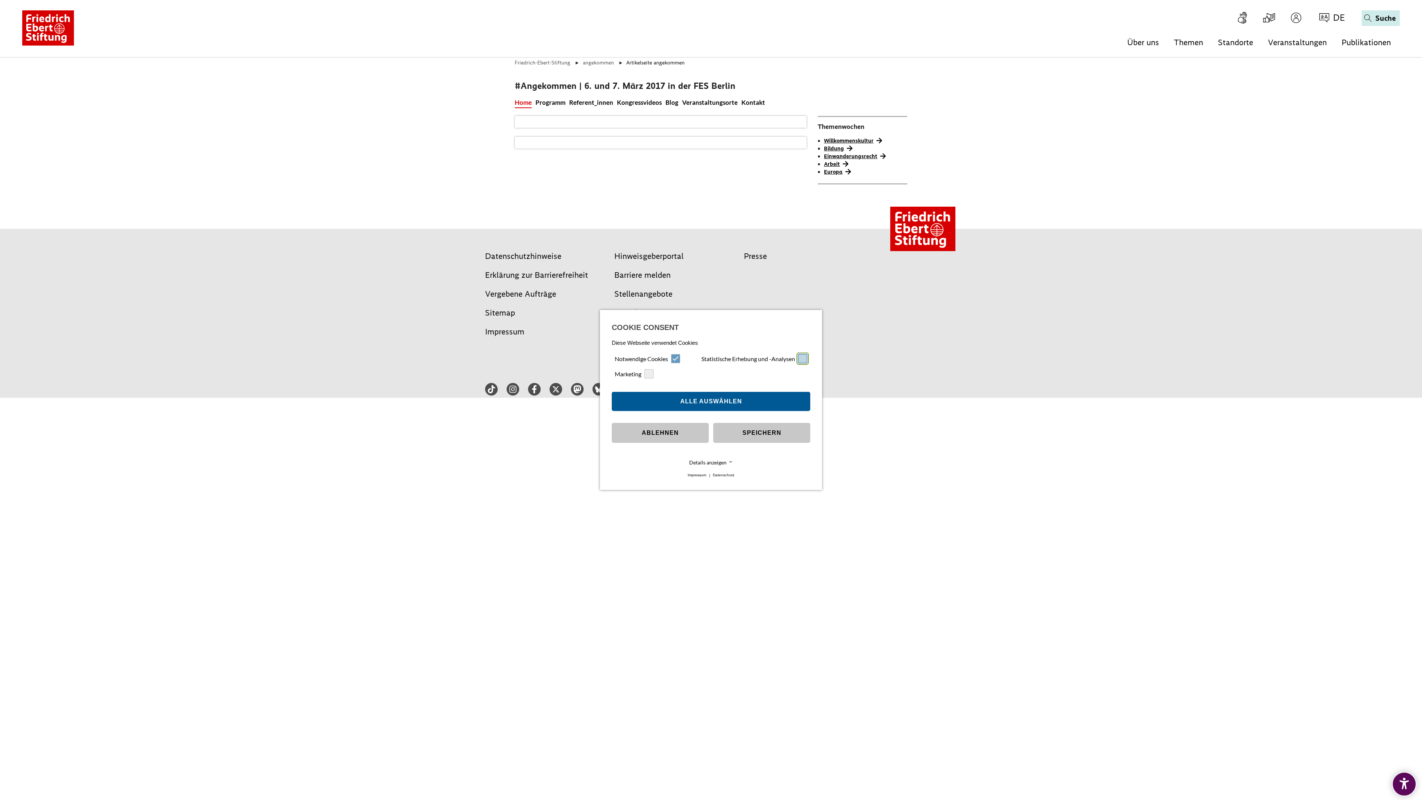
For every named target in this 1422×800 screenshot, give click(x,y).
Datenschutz (723, 475)
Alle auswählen (711, 401)
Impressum (697, 475)
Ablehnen (660, 433)
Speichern (761, 433)
